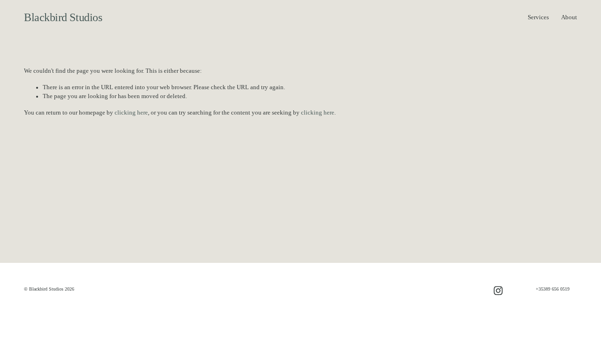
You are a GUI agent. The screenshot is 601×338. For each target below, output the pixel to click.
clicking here (131, 112)
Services (538, 17)
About (569, 17)
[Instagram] (498, 290)
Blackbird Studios (63, 17)
